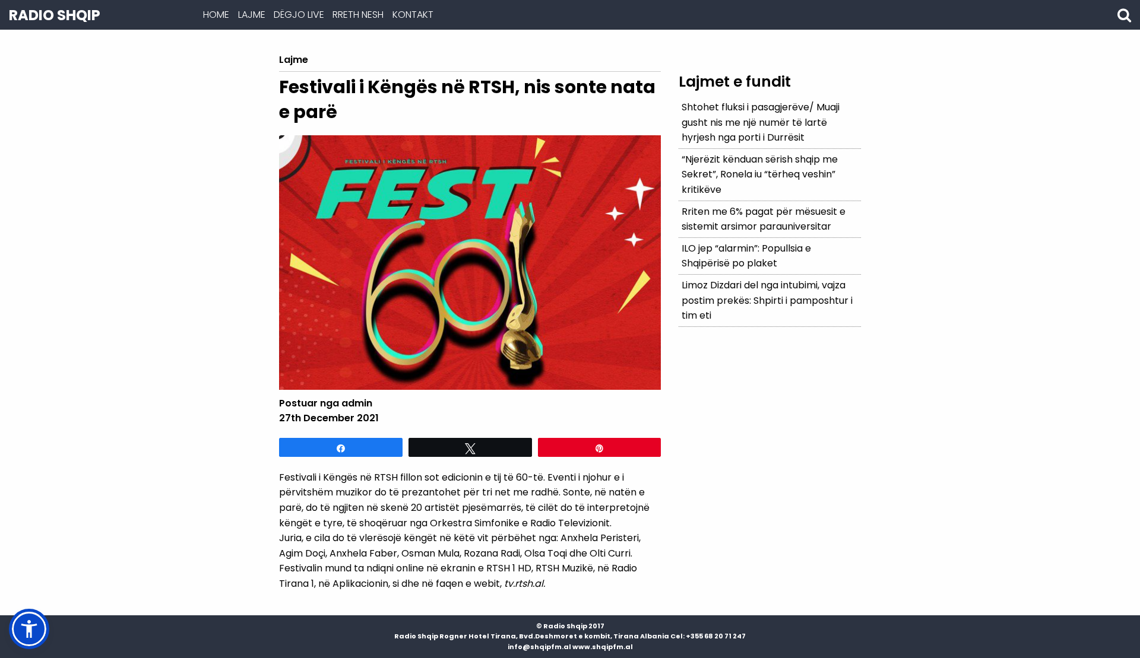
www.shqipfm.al (602, 646)
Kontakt (412, 14)
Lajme (251, 14)
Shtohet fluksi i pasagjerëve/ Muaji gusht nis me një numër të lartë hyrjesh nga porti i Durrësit (761, 122)
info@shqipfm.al (539, 646)
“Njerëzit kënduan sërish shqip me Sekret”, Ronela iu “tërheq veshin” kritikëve (760, 174)
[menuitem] (216, 15)
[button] (29, 629)
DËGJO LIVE (299, 14)
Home (216, 14)
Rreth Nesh (358, 14)
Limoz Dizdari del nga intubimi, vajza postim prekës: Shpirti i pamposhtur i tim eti (767, 300)
